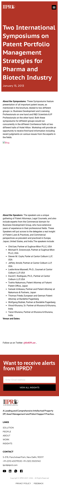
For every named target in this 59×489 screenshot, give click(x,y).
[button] (54, 7)
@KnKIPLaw (29, 342)
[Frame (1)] (10, 471)
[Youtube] (4, 471)
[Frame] (15, 471)
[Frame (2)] (21, 471)
